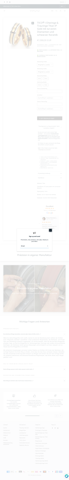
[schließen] (50, 230)
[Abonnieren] (47, 246)
